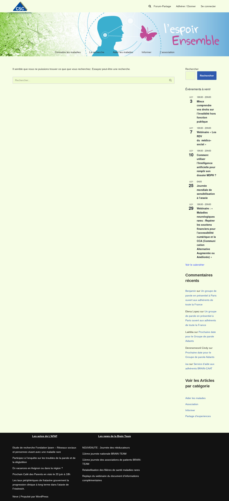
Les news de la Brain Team (114, 436)
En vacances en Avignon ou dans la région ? (38, 468)
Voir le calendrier (194, 264)
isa (187, 364)
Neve (15, 496)
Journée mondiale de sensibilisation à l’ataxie (206, 192)
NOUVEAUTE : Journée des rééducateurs (106, 447)
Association (191, 404)
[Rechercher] (149, 6)
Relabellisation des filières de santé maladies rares (111, 469)
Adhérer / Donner (186, 6)
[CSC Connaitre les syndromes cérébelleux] (21, 6)
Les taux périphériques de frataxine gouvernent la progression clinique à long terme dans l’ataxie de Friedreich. (41, 484)
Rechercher (192, 69)
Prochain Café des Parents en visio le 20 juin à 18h (41, 474)
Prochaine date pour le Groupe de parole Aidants (200, 336)
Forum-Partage (162, 6)
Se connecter (208, 6)
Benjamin (190, 290)
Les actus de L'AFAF (44, 436)
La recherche (96, 52)
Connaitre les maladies (68, 52)
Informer (146, 52)
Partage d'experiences (198, 416)
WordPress (42, 496)
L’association (167, 52)
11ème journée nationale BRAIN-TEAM (104, 453)
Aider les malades (123, 52)
